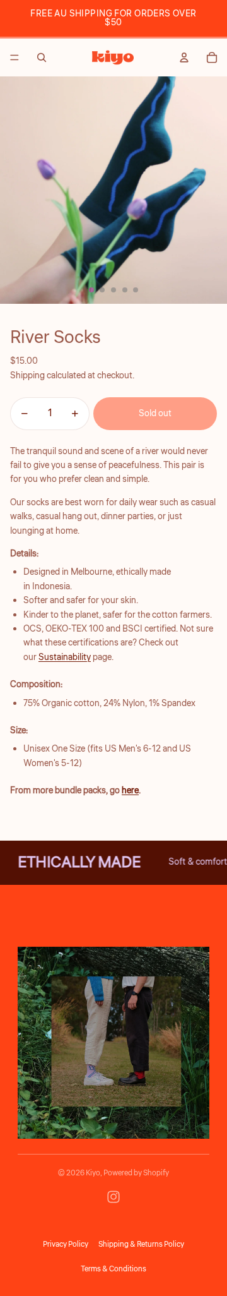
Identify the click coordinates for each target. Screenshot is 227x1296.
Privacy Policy (65, 1244)
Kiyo (93, 1173)
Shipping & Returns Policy (141, 1244)
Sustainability (64, 657)
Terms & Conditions (113, 1269)
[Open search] (41, 57)
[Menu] (14, 57)
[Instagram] (113, 1196)
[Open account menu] (184, 57)
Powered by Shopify (136, 1173)
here (130, 790)
